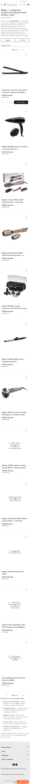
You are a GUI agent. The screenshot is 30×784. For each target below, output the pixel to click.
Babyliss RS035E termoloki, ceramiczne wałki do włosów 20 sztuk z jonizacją (14, 307)
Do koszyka (21, 102)
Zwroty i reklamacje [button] (7, 759)
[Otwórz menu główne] (2, 5)
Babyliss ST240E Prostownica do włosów (13, 573)
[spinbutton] (6, 102)
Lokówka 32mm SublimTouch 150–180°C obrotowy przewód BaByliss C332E (14, 626)
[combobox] (15, 45)
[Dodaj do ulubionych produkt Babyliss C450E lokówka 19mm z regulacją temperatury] (26, 324)
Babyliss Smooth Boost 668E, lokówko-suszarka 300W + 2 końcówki (15, 519)
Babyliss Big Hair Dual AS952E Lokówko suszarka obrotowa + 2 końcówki (12, 254)
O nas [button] (3, 751)
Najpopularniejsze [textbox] (5, 45)
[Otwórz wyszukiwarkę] (21, 4)
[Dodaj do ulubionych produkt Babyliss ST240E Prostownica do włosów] (26, 536)
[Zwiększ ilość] (10, 102)
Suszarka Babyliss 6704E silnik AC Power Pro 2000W (13, 679)
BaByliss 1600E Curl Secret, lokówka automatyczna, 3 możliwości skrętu (14, 413)
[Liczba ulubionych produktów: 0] (24, 4)
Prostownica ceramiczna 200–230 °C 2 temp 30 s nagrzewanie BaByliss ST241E (14, 91)
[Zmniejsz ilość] (3, 102)
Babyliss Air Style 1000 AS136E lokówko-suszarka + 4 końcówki (12, 201)
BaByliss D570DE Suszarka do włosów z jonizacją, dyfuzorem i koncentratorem (14, 148)
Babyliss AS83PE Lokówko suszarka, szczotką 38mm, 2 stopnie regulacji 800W (14, 466)
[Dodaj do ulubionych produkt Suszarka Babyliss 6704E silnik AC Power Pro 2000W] (26, 642)
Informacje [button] (5, 755)
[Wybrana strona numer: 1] (15, 50)
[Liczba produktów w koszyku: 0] (27, 4)
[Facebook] (14, 765)
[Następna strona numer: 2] (23, 50)
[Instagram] (16, 765)
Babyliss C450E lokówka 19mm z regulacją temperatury (13, 360)
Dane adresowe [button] (6, 747)
